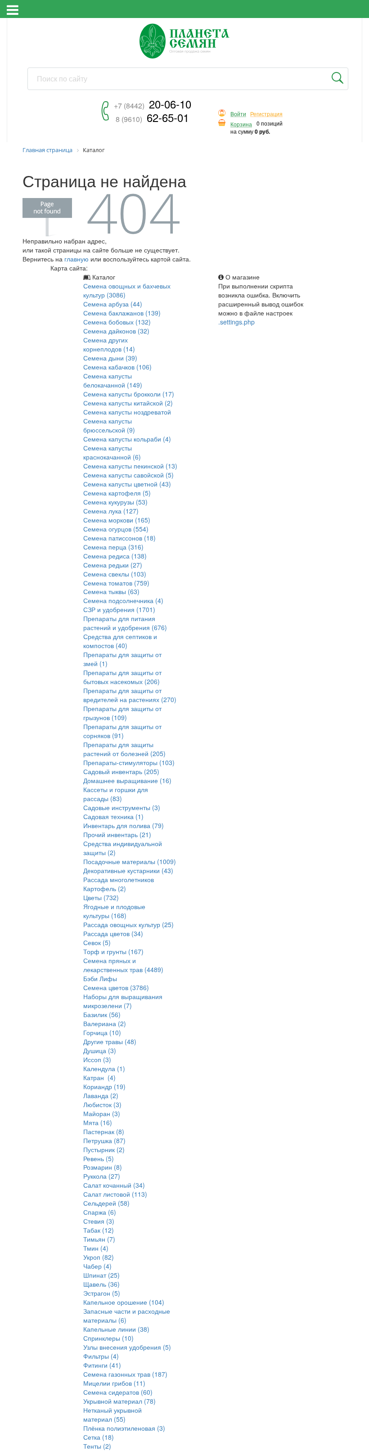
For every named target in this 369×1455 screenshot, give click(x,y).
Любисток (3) (102, 1104)
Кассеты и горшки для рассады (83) (115, 794)
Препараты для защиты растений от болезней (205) (124, 749)
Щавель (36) (101, 1283)
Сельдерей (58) (106, 1202)
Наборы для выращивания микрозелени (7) (122, 1001)
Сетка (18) (98, 1436)
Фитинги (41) (102, 1364)
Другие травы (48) (109, 1041)
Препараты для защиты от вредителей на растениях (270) (129, 695)
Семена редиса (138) (115, 555)
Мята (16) (97, 1122)
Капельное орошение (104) (123, 1301)
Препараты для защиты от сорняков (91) (122, 731)
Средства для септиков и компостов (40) (120, 641)
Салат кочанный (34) (114, 1184)
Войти (238, 114)
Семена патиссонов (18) (119, 537)
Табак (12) (98, 1229)
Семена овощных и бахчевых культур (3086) (127, 290)
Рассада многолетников (118, 879)
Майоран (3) (101, 1113)
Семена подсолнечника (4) (123, 600)
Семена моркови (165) (116, 519)
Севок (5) (97, 942)
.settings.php (236, 321)
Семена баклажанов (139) (122, 312)
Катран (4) (99, 1077)
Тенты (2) (97, 1445)
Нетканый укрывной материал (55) (112, 1414)
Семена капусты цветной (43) (127, 483)
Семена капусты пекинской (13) (130, 465)
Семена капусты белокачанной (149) (112, 380)
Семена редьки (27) (112, 564)
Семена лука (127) (111, 510)
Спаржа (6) (99, 1211)
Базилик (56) (102, 1014)
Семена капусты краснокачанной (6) (112, 452)
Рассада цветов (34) (113, 933)
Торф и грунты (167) (113, 951)
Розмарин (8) (102, 1166)
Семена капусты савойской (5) (128, 474)
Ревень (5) (98, 1158)
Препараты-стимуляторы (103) (129, 762)
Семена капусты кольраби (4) (127, 438)
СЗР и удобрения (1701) (119, 609)
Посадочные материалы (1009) (129, 861)
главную (76, 258)
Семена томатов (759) (116, 582)
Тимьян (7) (99, 1238)
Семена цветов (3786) (116, 987)
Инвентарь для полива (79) (123, 825)
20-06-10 (152, 104)
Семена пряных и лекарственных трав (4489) (123, 965)
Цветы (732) (101, 897)
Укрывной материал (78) (119, 1400)
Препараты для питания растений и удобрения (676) (125, 623)
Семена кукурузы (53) (115, 501)
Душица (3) (99, 1050)
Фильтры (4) (101, 1355)
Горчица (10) (102, 1032)
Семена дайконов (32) (116, 330)
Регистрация (266, 114)
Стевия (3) (98, 1220)
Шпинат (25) (101, 1274)
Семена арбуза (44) (112, 303)
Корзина (241, 124)
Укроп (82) (98, 1256)
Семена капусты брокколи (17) (128, 393)
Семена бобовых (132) (117, 321)
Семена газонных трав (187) (125, 1373)
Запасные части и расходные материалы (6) (126, 1315)
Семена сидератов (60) (118, 1391)
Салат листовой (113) (115, 1193)
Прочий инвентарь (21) (117, 834)
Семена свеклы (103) (114, 573)
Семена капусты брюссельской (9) (109, 425)
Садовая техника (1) (113, 816)
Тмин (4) (95, 1247)
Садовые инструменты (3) (121, 807)
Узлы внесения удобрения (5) (127, 1346)
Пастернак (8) (103, 1131)
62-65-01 (152, 117)
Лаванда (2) (100, 1095)
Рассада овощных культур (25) (128, 924)
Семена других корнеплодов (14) (109, 344)
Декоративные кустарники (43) (128, 870)
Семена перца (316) (113, 546)
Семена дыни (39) (110, 357)
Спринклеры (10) (108, 1337)
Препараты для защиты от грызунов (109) (122, 713)
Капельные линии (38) (116, 1328)
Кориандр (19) (104, 1086)
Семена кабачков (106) (117, 366)
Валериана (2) (104, 1023)
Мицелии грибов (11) (114, 1382)
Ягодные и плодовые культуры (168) (114, 911)
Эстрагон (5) (101, 1292)
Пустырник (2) (104, 1149)
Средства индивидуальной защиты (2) (122, 848)
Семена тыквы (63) (111, 591)
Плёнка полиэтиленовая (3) (124, 1427)
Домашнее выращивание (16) (127, 780)
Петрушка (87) (104, 1140)
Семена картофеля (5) (117, 492)
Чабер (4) (97, 1265)
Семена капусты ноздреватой (127, 411)
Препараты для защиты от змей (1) (122, 659)
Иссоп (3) (97, 1059)
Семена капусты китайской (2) (128, 402)
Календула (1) (104, 1068)
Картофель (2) (104, 888)
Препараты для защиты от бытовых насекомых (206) (122, 677)
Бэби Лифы (100, 978)
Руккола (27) (101, 1175)
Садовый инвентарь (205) (121, 771)
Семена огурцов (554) (115, 528)
